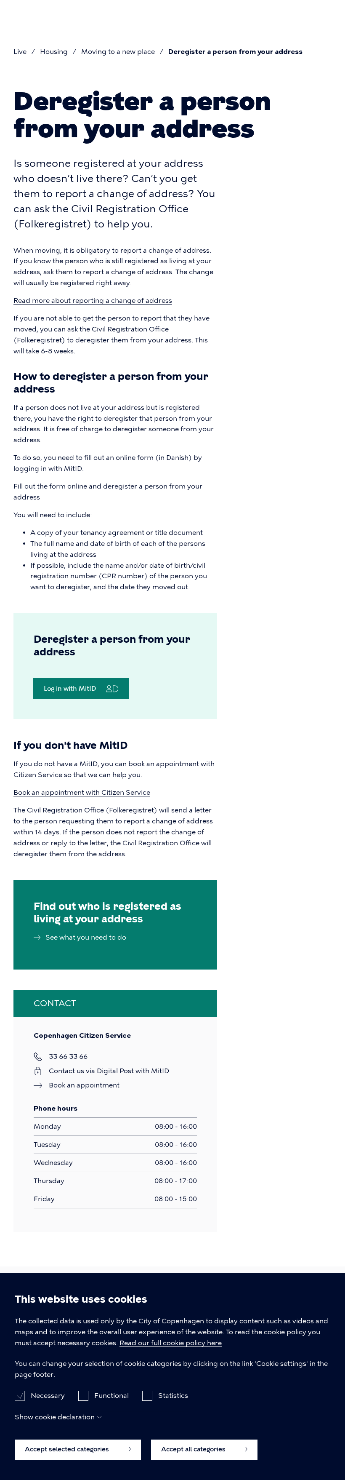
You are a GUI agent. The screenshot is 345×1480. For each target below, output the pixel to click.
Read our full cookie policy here (170, 1343)
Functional (111, 1396)
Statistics (173, 1396)
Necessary (48, 1396)
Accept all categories (194, 1449)
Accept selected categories (68, 1449)
